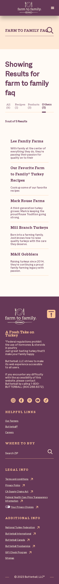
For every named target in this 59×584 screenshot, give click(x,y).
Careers (9, 432)
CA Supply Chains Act (17, 491)
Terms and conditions (17, 479)
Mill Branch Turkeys (29, 228)
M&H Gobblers (24, 255)
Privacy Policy (12, 485)
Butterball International (18, 534)
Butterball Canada (15, 540)
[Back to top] (51, 314)
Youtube (37, 400)
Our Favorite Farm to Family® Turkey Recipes (27, 174)
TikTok (45, 400)
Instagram (13, 400)
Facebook (21, 400)
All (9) (8, 106)
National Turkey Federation (20, 527)
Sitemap (9, 558)
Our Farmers (12, 421)
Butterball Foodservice (17, 546)
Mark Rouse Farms (27, 201)
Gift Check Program (16, 552)
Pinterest (29, 400)
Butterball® (11, 427)
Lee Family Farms (26, 141)
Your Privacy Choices (22, 507)
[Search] (50, 452)
